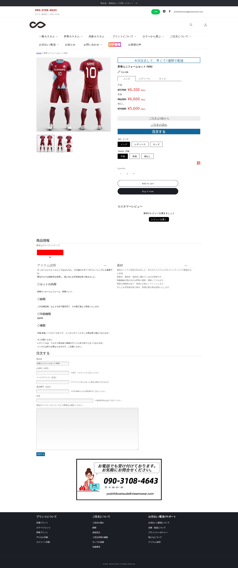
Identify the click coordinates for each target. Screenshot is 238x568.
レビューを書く (159, 219)
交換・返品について (157, 527)
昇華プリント (42, 532)
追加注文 (96, 532)
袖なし (147, 156)
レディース (144, 78)
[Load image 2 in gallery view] (64, 143)
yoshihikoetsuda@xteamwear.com (188, 12)
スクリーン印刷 (43, 542)
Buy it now (148, 191)
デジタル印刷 (42, 537)
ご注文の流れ (159, 125)
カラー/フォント (43, 527)
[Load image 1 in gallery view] (45, 143)
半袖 (123, 156)
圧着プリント (42, 522)
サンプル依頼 (98, 542)
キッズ (162, 78)
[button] (191, 25)
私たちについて (155, 537)
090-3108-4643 (46, 10)
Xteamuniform (114, 564)
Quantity (121, 168)
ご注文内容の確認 (100, 537)
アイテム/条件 (154, 542)
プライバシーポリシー (158, 532)
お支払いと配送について (159, 522)
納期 (94, 527)
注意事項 (96, 546)
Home (38, 53)
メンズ (126, 78)
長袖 (134, 156)
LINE (156, 12)
